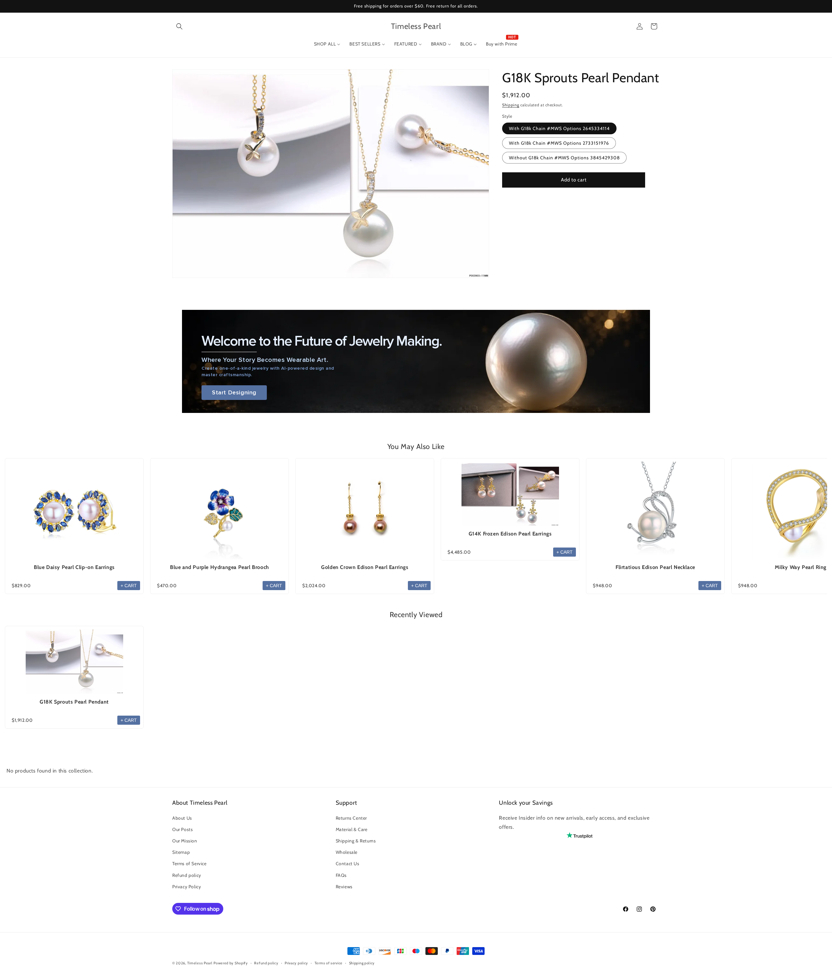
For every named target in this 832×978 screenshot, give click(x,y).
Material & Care (352, 829)
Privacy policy (296, 963)
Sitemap (181, 852)
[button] (179, 26)
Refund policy (186, 875)
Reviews (344, 887)
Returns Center (351, 818)
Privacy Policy (186, 887)
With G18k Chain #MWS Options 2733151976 (559, 143)
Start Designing (234, 392)
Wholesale (347, 852)
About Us (182, 818)
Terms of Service (189, 863)
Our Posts (182, 829)
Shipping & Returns (356, 841)
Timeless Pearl (200, 963)
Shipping (510, 104)
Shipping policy (362, 963)
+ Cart (129, 585)
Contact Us (347, 863)
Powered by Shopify (231, 963)
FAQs (341, 875)
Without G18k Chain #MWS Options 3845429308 (564, 158)
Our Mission (184, 841)
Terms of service (329, 963)
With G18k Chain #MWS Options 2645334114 (559, 128)
